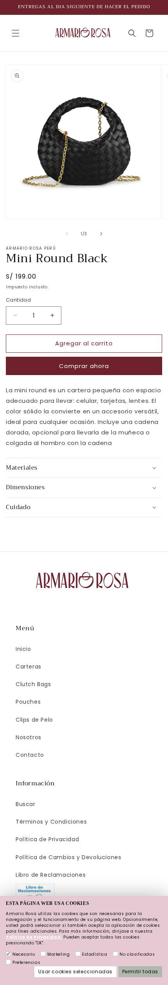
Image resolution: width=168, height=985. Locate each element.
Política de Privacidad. (34, 937)
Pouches (28, 702)
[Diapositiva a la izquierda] (66, 233)
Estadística (94, 954)
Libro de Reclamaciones (51, 875)
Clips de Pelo (34, 720)
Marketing (58, 954)
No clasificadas (137, 954)
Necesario (24, 954)
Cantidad (18, 300)
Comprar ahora (84, 366)
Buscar (26, 804)
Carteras (28, 666)
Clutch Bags (33, 684)
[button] (15, 33)
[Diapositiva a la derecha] (101, 233)
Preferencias (26, 962)
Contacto (30, 755)
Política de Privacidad (47, 839)
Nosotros (28, 737)
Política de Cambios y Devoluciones (68, 857)
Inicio (23, 649)
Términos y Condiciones (51, 822)
